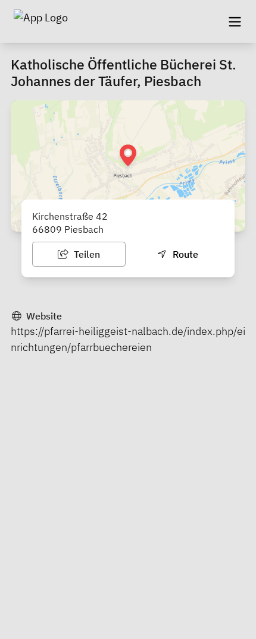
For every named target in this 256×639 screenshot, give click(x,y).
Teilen (85, 254)
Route (184, 254)
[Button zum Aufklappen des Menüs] (234, 21)
